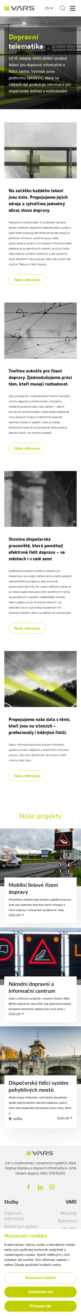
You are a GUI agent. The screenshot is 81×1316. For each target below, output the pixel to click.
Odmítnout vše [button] (40, 1291)
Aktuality (68, 1213)
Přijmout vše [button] (40, 1305)
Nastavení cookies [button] (40, 1277)
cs (47, 7)
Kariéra (70, 1228)
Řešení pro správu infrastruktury (21, 1228)
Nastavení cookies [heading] (25, 1236)
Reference (67, 1220)
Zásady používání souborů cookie (38, 1264)
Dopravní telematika (14, 1215)
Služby (11, 1202)
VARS (71, 1202)
